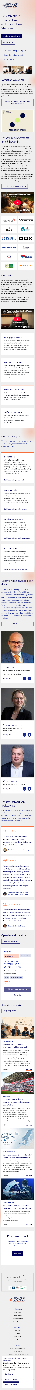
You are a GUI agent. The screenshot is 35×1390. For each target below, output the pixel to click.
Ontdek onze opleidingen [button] (11, 36)
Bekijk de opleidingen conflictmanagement (17, 538)
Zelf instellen (9, 1374)
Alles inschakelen (11, 1384)
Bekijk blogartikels (9, 1011)
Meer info (17, 995)
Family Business (17, 1321)
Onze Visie (17, 1330)
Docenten (17, 1333)
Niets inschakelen (11, 1379)
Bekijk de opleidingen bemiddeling (14, 480)
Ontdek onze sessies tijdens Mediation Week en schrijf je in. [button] (17, 102)
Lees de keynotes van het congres (14, 186)
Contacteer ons (17, 1259)
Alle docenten (17, 624)
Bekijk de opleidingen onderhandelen (15, 509)
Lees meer (29, 1069)
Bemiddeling (17, 1312)
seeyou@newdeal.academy (17, 1348)
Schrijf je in (17, 1253)
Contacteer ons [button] (8, 42)
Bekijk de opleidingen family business (15, 569)
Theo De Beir (17, 1336)
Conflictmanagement (17, 1318)
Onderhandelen (18, 1315)
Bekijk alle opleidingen (10, 941)
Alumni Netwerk (17, 1340)
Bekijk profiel (7, 678)
